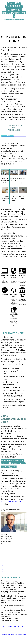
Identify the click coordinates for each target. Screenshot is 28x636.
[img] (14, 28)
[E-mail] (2, 563)
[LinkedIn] (2, 569)
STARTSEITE (5, 634)
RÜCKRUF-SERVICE (14, 634)
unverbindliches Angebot (12, 501)
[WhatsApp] (2, 565)
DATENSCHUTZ (20, 626)
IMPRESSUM (7, 626)
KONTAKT (23, 634)
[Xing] (2, 571)
